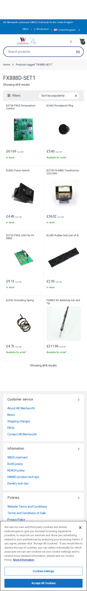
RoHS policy (15, 464)
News (11, 414)
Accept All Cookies (43, 583)
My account (42, 29)
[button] (69, 30)
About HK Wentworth (21, 408)
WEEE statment (17, 457)
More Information (23, 559)
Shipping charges (18, 421)
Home (6, 64)
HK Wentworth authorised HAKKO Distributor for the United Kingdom (38, 22)
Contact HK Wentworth (22, 434)
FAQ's (11, 427)
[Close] (80, 527)
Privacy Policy (16, 519)
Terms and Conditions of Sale (26, 513)
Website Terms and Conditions (27, 506)
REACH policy (16, 470)
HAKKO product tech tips (23, 477)
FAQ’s (25, 29)
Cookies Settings (43, 571)
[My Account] (72, 41)
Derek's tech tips (18, 483)
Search (78, 51)
